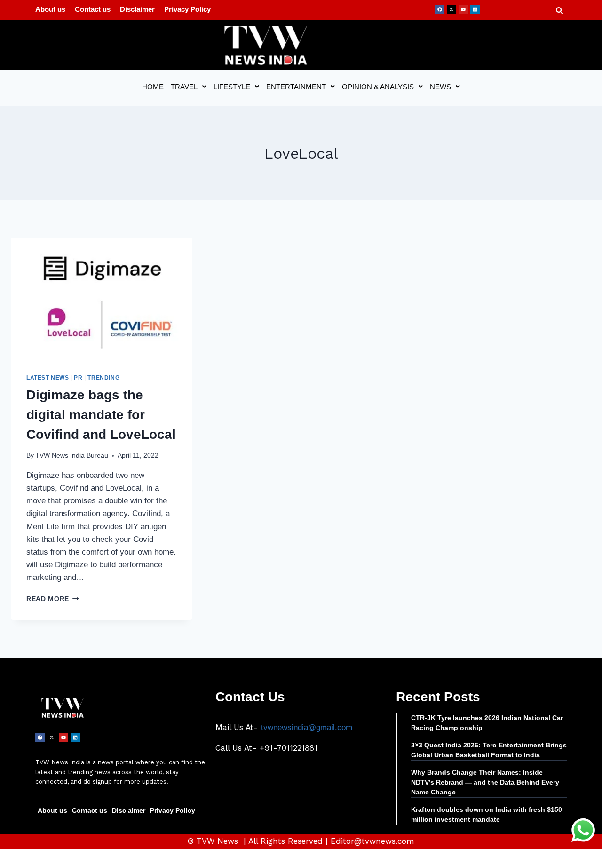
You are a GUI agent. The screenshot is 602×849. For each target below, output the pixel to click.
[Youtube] (463, 9)
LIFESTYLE (232, 87)
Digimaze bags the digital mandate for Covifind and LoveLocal (101, 415)
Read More (52, 599)
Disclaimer (137, 9)
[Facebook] (439, 9)
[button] (188, 87)
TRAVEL (184, 87)
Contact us (93, 9)
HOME (153, 87)
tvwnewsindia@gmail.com (306, 727)
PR (78, 377)
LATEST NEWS (47, 377)
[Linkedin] (475, 9)
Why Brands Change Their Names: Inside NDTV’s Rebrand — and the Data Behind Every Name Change (485, 782)
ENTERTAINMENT (296, 87)
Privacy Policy (187, 9)
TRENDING (103, 377)
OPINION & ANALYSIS (378, 87)
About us (50, 9)
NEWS (440, 87)
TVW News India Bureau (71, 455)
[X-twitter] (451, 9)
